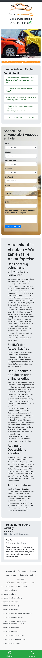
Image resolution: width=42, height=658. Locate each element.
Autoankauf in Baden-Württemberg (14, 588)
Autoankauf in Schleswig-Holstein (13, 642)
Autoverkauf (22, 573)
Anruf (27, 503)
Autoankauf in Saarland (10, 630)
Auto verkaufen (11, 577)
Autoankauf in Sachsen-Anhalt (12, 638)
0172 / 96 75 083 (19, 23)
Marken (33, 573)
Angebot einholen (13, 226)
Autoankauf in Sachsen (9, 634)
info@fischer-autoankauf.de (18, 510)
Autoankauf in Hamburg (10, 608)
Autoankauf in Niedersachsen (12, 620)
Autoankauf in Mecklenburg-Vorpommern (16, 616)
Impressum (21, 581)
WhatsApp (11, 505)
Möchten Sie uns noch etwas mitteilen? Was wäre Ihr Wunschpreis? (20, 211)
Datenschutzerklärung (28, 577)
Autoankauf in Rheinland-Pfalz (12, 626)
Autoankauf (10, 573)
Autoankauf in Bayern (9, 592)
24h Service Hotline (21, 18)
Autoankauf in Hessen (9, 612)
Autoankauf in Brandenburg (11, 600)
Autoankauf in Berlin (8, 596)
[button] (4, 43)
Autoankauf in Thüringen (10, 646)
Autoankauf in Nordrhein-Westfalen (14, 624)
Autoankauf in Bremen (9, 604)
